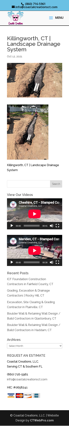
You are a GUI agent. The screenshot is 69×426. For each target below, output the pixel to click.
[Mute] (51, 226)
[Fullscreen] (57, 226)
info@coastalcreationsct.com (27, 379)
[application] (34, 213)
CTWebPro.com (42, 420)
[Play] (12, 226)
